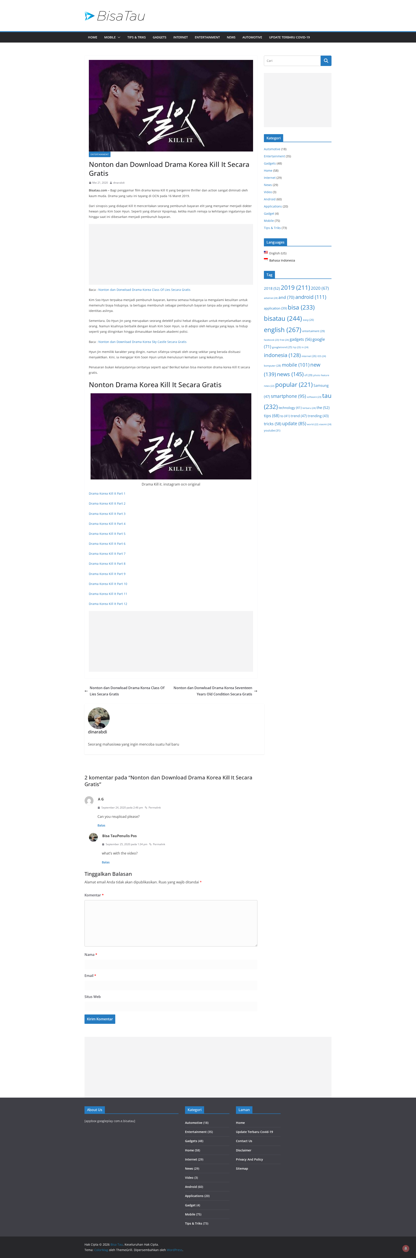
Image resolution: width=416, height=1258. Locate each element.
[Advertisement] (171, 254)
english (282, 329)
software (314, 396)
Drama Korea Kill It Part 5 (107, 534)
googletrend (282, 347)
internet (309, 356)
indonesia (282, 355)
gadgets (301, 339)
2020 (320, 288)
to (285, 416)
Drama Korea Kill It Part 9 (107, 574)
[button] (118, 37)
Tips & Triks (136, 37)
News (231, 37)
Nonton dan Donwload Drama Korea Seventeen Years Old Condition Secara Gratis (213, 691)
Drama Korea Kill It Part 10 (108, 584)
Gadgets (159, 37)
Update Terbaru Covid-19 (289, 37)
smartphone (288, 396)
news (290, 374)
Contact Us (244, 1141)
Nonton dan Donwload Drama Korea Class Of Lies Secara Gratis (144, 290)
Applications (273, 206)
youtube (272, 430)
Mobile (110, 37)
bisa (301, 307)
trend (299, 415)
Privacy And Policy (249, 1159)
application (275, 308)
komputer (272, 365)
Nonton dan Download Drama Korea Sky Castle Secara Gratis (142, 342)
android (310, 297)
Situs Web (92, 996)
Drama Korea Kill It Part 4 (107, 524)
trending (318, 415)
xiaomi (325, 424)
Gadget (269, 213)
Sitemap (242, 1168)
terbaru (309, 408)
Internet (180, 37)
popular (294, 384)
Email (90, 975)
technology (290, 407)
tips (272, 415)
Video (268, 192)
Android (270, 199)
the (323, 407)
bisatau (283, 318)
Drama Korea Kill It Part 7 (107, 554)
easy (308, 319)
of (308, 375)
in (305, 347)
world (312, 424)
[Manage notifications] (405, 1248)
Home (92, 37)
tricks (272, 423)
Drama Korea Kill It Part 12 (108, 604)
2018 (272, 288)
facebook (271, 339)
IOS (321, 356)
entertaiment (313, 331)
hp (297, 347)
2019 (295, 287)
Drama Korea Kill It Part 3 (107, 514)
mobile (295, 364)
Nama (90, 954)
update (294, 423)
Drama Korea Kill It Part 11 (108, 594)
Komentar (94, 895)
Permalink (155, 807)
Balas (101, 825)
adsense (271, 298)
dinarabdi (119, 182)
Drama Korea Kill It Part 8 (107, 563)
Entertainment (207, 37)
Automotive (252, 37)
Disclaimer (243, 1150)
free (284, 339)
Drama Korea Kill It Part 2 (107, 503)
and (286, 297)
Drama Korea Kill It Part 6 (107, 544)
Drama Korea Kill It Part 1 (107, 493)
